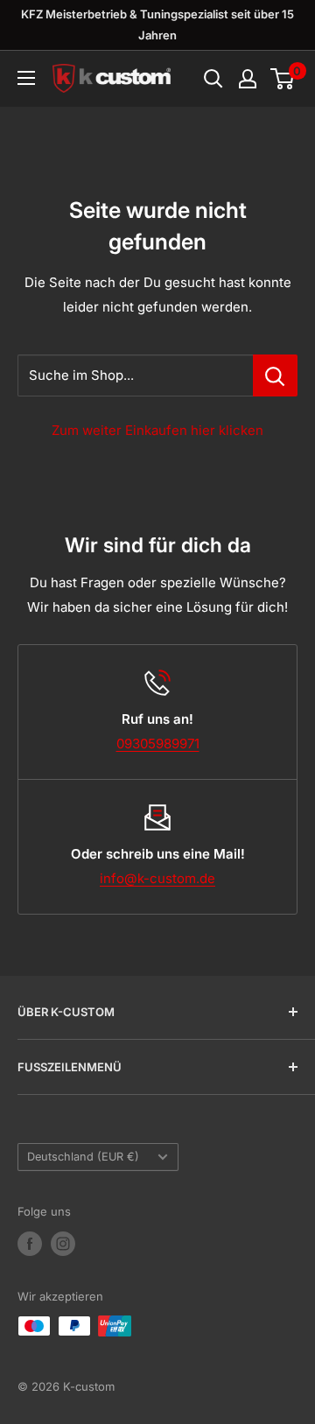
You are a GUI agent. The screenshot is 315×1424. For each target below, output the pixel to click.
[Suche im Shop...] (275, 375)
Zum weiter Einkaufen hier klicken (157, 430)
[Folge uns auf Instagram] (63, 1243)
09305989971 (158, 743)
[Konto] (247, 78)
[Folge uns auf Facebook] (30, 1243)
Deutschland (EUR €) (83, 1156)
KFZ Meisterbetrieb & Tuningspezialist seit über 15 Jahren (157, 24)
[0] (283, 78)
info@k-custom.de (157, 878)
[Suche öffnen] (213, 78)
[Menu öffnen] (26, 78)
